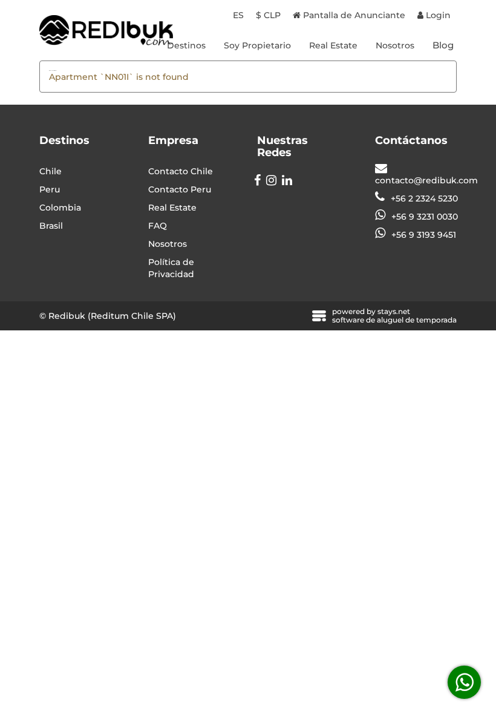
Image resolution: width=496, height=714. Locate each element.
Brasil (51, 225)
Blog (443, 45)
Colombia (60, 207)
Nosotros (395, 45)
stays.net (393, 311)
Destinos (186, 45)
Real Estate (333, 45)
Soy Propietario (257, 45)
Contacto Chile (180, 171)
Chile (50, 171)
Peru (49, 189)
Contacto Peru (179, 189)
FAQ (157, 225)
